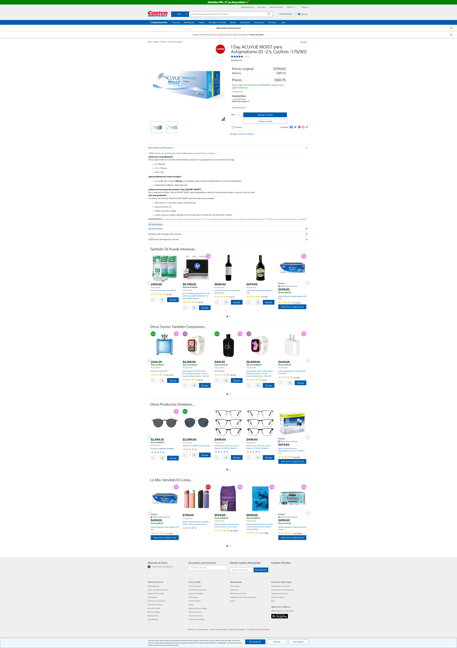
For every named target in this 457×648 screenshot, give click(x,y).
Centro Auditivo (195, 601)
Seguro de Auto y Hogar (198, 608)
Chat (283, 22)
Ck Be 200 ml (219, 371)
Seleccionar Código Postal (292, 307)
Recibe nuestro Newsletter (245, 562)
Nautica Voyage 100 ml (159, 371)
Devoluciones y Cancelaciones (282, 590)
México (304, 7)
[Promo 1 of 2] (227, 317)
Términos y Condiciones (156, 601)
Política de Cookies (155, 645)
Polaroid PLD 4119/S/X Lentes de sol (196, 446)
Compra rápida (265, 121)
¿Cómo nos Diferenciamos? (158, 590)
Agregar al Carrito (265, 115)
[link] (291, 127)
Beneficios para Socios (238, 593)
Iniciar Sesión (285, 14)
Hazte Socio (234, 590)
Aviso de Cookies (154, 608)
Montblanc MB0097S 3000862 (162, 449)
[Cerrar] (451, 28)
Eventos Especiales (196, 593)
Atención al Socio (158, 562)
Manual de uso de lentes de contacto (199, 153)
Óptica (233, 22)
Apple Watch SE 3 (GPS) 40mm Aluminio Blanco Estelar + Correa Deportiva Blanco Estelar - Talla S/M (196, 373)
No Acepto (298, 641)
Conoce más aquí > (256, 35)
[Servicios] (276, 22)
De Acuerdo (255, 641)
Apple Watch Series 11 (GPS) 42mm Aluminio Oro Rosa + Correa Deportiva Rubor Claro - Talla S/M (259, 373)
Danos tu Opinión (195, 612)
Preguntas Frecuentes (156, 593)
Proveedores (152, 597)
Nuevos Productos (196, 616)
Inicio (150, 42)
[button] (270, 14)
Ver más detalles (155, 224)
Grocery (176, 22)
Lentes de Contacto (175, 42)
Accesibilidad (153, 619)
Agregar (172, 300)
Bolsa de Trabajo (154, 612)
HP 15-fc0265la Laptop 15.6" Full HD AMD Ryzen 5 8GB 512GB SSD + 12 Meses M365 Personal (196, 295)
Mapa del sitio (153, 616)
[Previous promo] (149, 283)
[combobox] (180, 14)
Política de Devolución (279, 593)
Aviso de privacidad (218, 629)
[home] (158, 14)
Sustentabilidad (153, 586)
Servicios (272, 22)
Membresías (189, 22)
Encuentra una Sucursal (202, 562)
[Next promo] (307, 283)
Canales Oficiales (281, 562)
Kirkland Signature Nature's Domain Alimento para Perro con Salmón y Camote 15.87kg (259, 526)
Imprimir (303, 42)
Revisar (277, 641)
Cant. (233, 114)
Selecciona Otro (239, 107)
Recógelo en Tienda (217, 22)
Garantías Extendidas (197, 619)
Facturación (259, 22)
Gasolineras (245, 22)
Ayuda (232, 601)
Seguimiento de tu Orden (280, 586)
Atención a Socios (277, 597)
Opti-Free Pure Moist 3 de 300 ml (163, 290)
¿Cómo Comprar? (195, 586)
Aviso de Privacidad (155, 605)
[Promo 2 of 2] (230, 317)
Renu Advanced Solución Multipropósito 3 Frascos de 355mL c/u (291, 450)
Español (290, 7)
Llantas (201, 22)
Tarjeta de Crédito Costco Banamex (243, 597)
